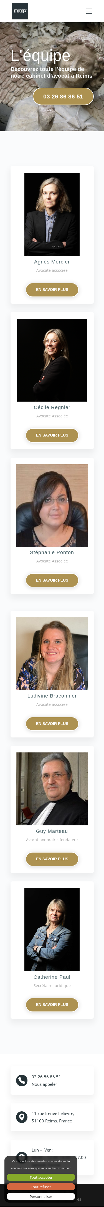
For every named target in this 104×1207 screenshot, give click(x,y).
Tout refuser (41, 1186)
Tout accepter (41, 1177)
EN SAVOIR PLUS (52, 289)
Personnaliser (41, 1196)
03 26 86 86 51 (63, 96)
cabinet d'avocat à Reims (59, 76)
